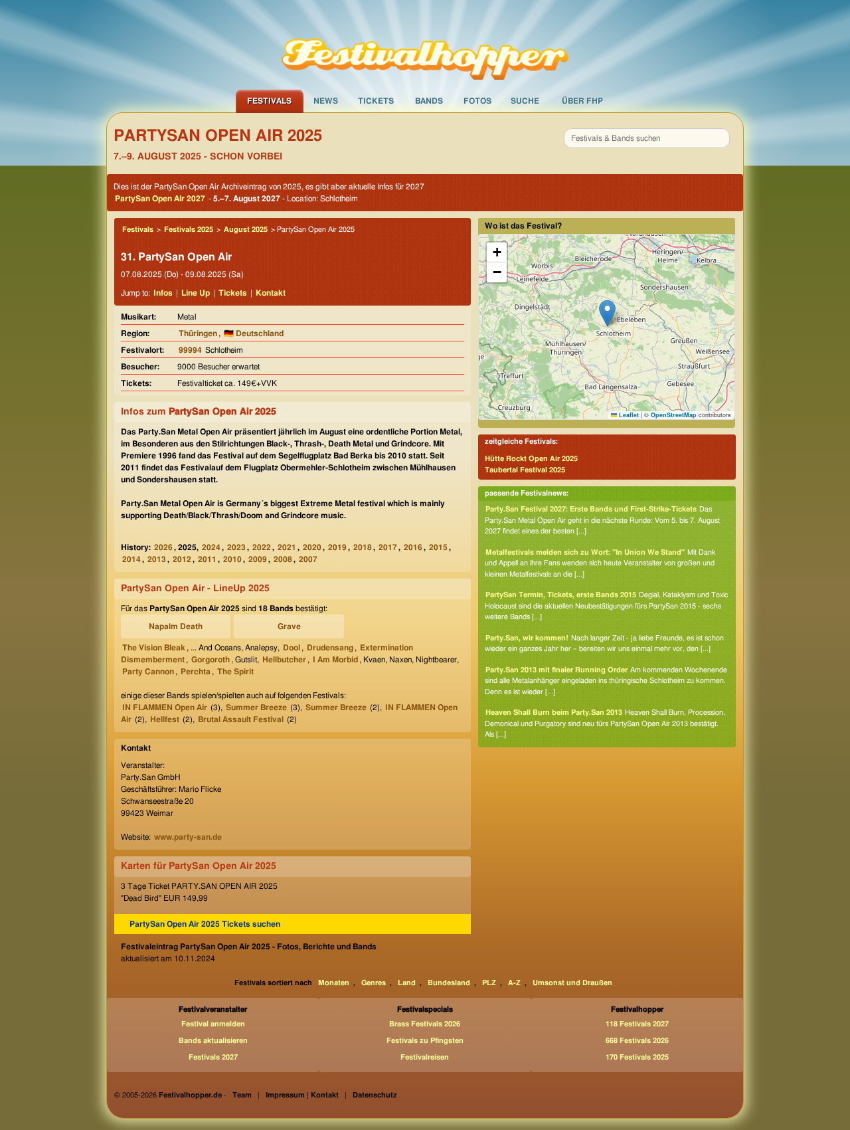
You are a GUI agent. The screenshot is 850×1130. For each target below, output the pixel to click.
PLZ (489, 983)
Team (242, 1095)
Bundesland (449, 983)
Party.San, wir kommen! (526, 638)
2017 (388, 547)
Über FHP (582, 101)
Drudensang (330, 648)
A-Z (514, 983)
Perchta (196, 672)
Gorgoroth (210, 660)
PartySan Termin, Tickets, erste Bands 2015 (560, 595)
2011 (207, 559)
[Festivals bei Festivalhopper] (425, 44)
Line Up (195, 293)
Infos (163, 293)
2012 (182, 559)
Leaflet (628, 415)
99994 (190, 350)
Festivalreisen (424, 1057)
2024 (211, 547)
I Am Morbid (335, 660)
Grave (289, 626)
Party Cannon (148, 672)
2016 (413, 547)
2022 (261, 547)
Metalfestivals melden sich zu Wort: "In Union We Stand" (585, 552)
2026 (163, 547)
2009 (257, 559)
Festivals (269, 101)
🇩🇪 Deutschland (254, 333)
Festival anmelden (213, 1024)
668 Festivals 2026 (637, 1040)
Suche (525, 101)
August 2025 (246, 229)
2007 (308, 559)
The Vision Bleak (153, 648)
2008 (283, 559)
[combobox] (647, 138)
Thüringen (198, 333)
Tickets (376, 101)
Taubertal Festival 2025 (525, 470)
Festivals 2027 (213, 1057)
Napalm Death (176, 626)
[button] (607, 313)
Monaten (333, 983)
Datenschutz (375, 1095)
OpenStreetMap (674, 415)
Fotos (477, 101)
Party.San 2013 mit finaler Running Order (556, 670)
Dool (291, 648)
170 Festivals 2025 (637, 1057)
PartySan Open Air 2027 (160, 199)
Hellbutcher (284, 660)
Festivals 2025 (188, 229)
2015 (438, 547)
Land (407, 983)
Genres (373, 983)
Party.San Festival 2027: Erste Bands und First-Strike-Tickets (591, 509)
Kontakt (271, 293)
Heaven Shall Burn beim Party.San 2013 (553, 712)
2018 (362, 547)
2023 (236, 547)
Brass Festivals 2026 (424, 1024)
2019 (337, 547)
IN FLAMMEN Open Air (164, 707)
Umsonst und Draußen (572, 983)
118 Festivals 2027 (637, 1024)
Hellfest (164, 719)
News (325, 101)
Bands (429, 101)
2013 (156, 559)
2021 (287, 547)
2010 (232, 559)
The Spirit (235, 672)
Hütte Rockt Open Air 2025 (531, 458)
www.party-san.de (188, 837)
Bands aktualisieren (213, 1040)
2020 (312, 547)
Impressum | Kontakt (302, 1095)
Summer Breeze (256, 707)
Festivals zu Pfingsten (425, 1040)
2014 (131, 559)
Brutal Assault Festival (241, 719)
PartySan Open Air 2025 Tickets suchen (204, 924)
